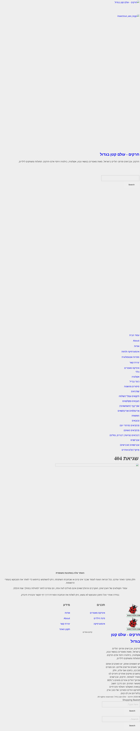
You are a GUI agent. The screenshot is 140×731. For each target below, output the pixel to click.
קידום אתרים (87, 632)
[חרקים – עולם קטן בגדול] (70, 7)
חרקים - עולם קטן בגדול (119, 154)
